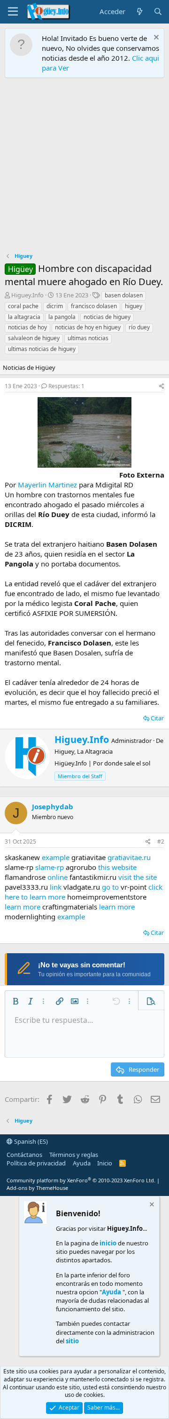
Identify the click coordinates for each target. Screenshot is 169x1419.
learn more (22, 906)
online (57, 877)
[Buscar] (158, 11)
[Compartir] (162, 386)
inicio (108, 1243)
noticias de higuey (107, 317)
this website (117, 867)
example (55, 857)
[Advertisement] (84, 167)
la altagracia (24, 317)
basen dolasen (124, 295)
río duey (139, 327)
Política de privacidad (36, 1163)
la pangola (62, 317)
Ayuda (82, 1163)
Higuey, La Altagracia (83, 751)
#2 (160, 841)
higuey (133, 306)
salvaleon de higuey (34, 338)
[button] (15, 1001)
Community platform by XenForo (81, 1180)
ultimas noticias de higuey (42, 349)
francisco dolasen (94, 306)
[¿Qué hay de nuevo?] (139, 11)
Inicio (104, 1163)
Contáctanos (24, 1154)
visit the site (137, 877)
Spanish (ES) (30, 1141)
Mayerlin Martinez (47, 484)
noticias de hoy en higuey (88, 327)
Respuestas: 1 (66, 386)
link (55, 887)
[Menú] (13, 12)
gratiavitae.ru (129, 857)
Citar (157, 718)
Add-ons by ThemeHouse (37, 1187)
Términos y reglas (73, 1154)
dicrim (54, 306)
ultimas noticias (88, 338)
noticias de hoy (27, 327)
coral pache (23, 306)
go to (110, 887)
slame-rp (49, 867)
